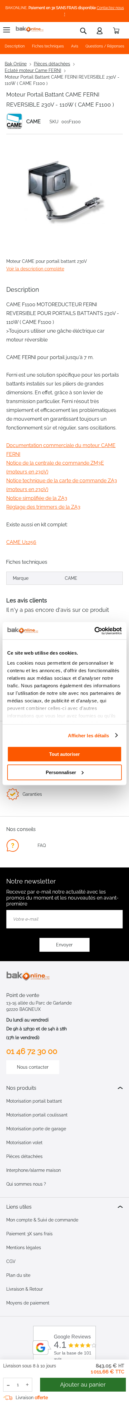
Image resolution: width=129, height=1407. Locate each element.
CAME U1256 (21, 542)
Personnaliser (61, 772)
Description (15, 46)
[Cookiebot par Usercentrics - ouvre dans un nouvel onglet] (94, 631)
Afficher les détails (88, 735)
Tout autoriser (64, 754)
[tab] (64, 1088)
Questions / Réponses (104, 46)
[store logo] (30, 29)
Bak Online (16, 63)
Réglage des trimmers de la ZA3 (43, 507)
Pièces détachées (52, 63)
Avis (74, 46)
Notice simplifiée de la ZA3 (36, 498)
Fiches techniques (48, 46)
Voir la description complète (35, 268)
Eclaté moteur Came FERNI (33, 70)
